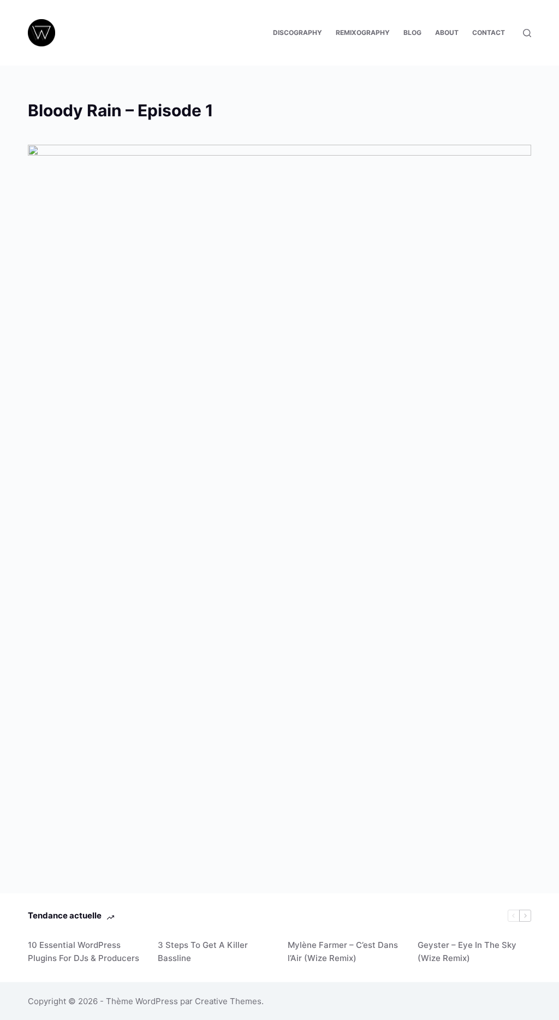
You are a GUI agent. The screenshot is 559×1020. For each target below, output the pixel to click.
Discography (297, 32)
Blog (412, 32)
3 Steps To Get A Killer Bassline (203, 952)
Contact (488, 32)
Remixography (363, 32)
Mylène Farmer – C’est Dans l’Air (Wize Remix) (343, 952)
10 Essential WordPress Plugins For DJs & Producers (83, 952)
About (447, 32)
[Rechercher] (527, 33)
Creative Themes (228, 1001)
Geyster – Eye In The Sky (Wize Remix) (467, 952)
